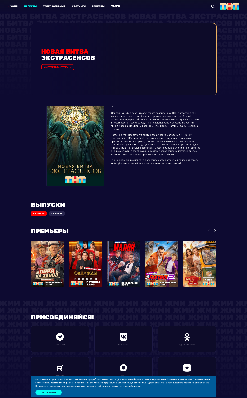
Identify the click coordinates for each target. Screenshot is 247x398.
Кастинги (79, 6)
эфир (14, 6)
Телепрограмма (54, 6)
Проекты (30, 6)
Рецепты (98, 6)
